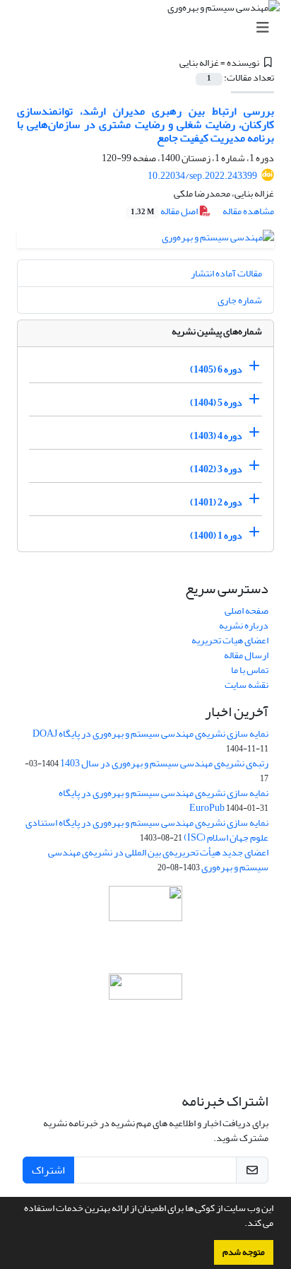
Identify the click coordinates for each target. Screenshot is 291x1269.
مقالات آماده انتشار (226, 273)
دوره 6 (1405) (216, 369)
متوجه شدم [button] (243, 1252)
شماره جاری (240, 300)
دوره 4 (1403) (216, 435)
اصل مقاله (165, 211)
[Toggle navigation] (150, 28)
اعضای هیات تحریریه (229, 640)
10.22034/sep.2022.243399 (202, 175)
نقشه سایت (246, 684)
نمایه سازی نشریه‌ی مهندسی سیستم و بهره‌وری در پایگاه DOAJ (150, 733)
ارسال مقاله (246, 655)
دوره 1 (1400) (216, 535)
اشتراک (48, 1170)
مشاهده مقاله (248, 211)
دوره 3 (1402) (216, 469)
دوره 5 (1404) (216, 402)
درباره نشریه (243, 625)
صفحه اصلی (246, 610)
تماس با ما (249, 669)
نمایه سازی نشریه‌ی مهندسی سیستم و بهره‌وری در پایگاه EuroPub (163, 800)
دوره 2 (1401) (216, 502)
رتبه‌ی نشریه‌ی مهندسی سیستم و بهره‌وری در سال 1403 (164, 763)
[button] (241, 1224)
